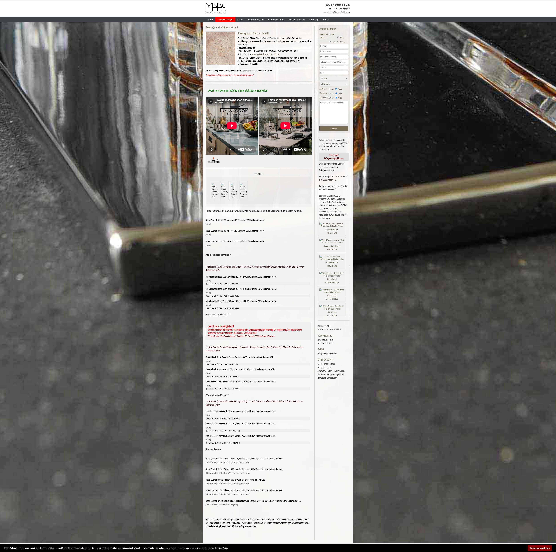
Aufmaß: (322, 89)
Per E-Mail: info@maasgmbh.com (333, 156)
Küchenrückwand (297, 19)
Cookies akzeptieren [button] (540, 548)
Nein (340, 89)
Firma (342, 41)
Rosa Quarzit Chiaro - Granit (253, 33)
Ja (332, 89)
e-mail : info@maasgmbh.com (336, 12)
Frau (342, 37)
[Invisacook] (214, 163)
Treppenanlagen (225, 19)
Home (210, 19)
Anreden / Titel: (323, 36)
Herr (333, 34)
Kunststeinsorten (276, 19)
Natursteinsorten (256, 19)
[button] (218, 548)
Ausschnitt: (323, 97)
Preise (240, 19)
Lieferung (314, 19)
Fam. (333, 41)
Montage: (323, 93)
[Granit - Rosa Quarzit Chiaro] (220, 63)
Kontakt (326, 19)
